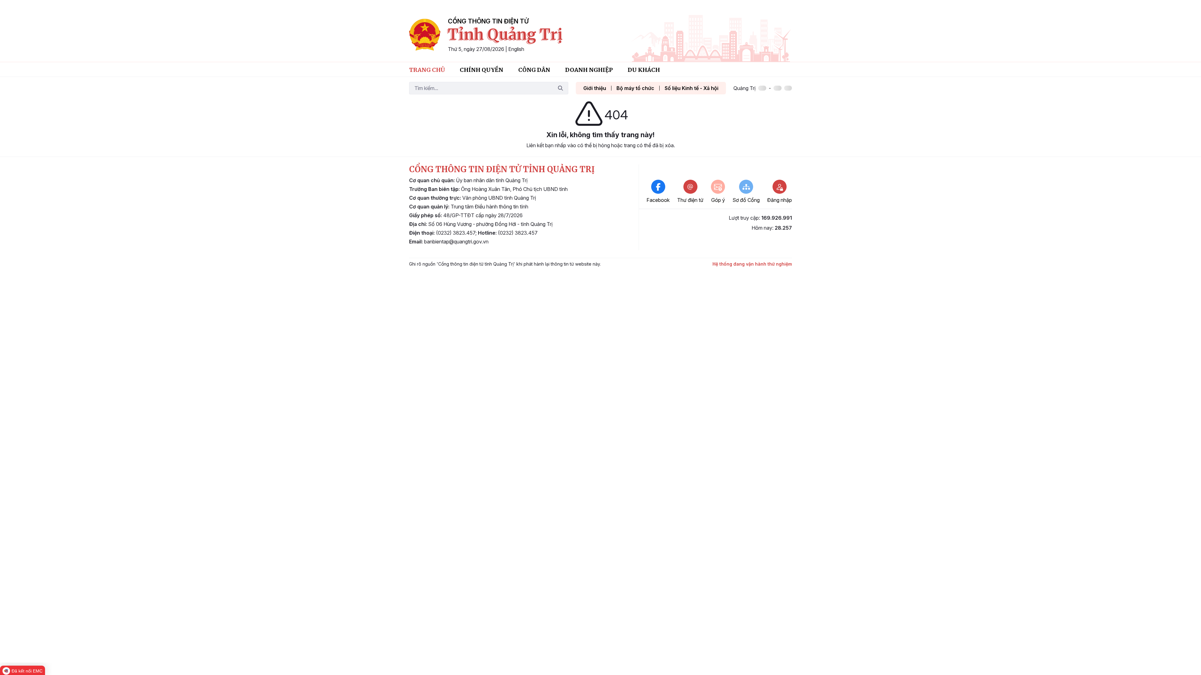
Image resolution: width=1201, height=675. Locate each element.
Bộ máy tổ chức (635, 88)
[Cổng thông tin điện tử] (424, 35)
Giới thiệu (594, 88)
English (516, 49)
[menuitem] (427, 69)
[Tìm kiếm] (560, 88)
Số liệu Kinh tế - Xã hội (691, 88)
